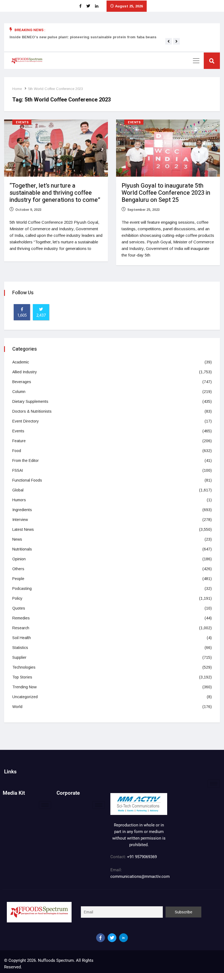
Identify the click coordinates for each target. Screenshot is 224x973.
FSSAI (17, 470)
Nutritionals (22, 549)
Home (17, 89)
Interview (20, 519)
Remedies (21, 618)
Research (20, 628)
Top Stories (22, 677)
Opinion (19, 559)
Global (17, 490)
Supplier (19, 657)
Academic (20, 362)
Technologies (24, 667)
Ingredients (22, 510)
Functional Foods (27, 480)
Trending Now (24, 687)
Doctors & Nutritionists (32, 411)
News (17, 539)
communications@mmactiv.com (140, 876)
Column (18, 391)
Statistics (20, 647)
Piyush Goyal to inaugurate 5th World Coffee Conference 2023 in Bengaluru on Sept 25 (166, 192)
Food (16, 450)
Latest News (23, 529)
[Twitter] (112, 937)
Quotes (18, 608)
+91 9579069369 (142, 856)
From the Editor (25, 460)
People (18, 578)
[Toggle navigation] (196, 61)
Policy (17, 598)
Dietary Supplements (30, 401)
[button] (168, 41)
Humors (19, 500)
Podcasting (22, 588)
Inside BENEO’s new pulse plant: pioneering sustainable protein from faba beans (83, 37)
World (17, 706)
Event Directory (25, 421)
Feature (19, 441)
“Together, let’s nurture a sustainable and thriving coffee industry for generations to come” (55, 192)
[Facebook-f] (100, 937)
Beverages (21, 382)
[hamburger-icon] (214, 784)
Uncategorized (25, 697)
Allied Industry (24, 372)
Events (22, 122)
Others (18, 569)
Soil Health (21, 638)
